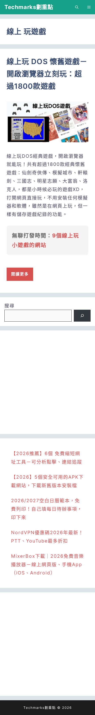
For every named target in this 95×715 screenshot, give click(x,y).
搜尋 (9, 305)
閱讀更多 (20, 274)
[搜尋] (82, 316)
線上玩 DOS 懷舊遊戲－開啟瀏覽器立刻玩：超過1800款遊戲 (47, 74)
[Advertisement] (47, 382)
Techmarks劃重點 (28, 7)
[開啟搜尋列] (77, 7)
